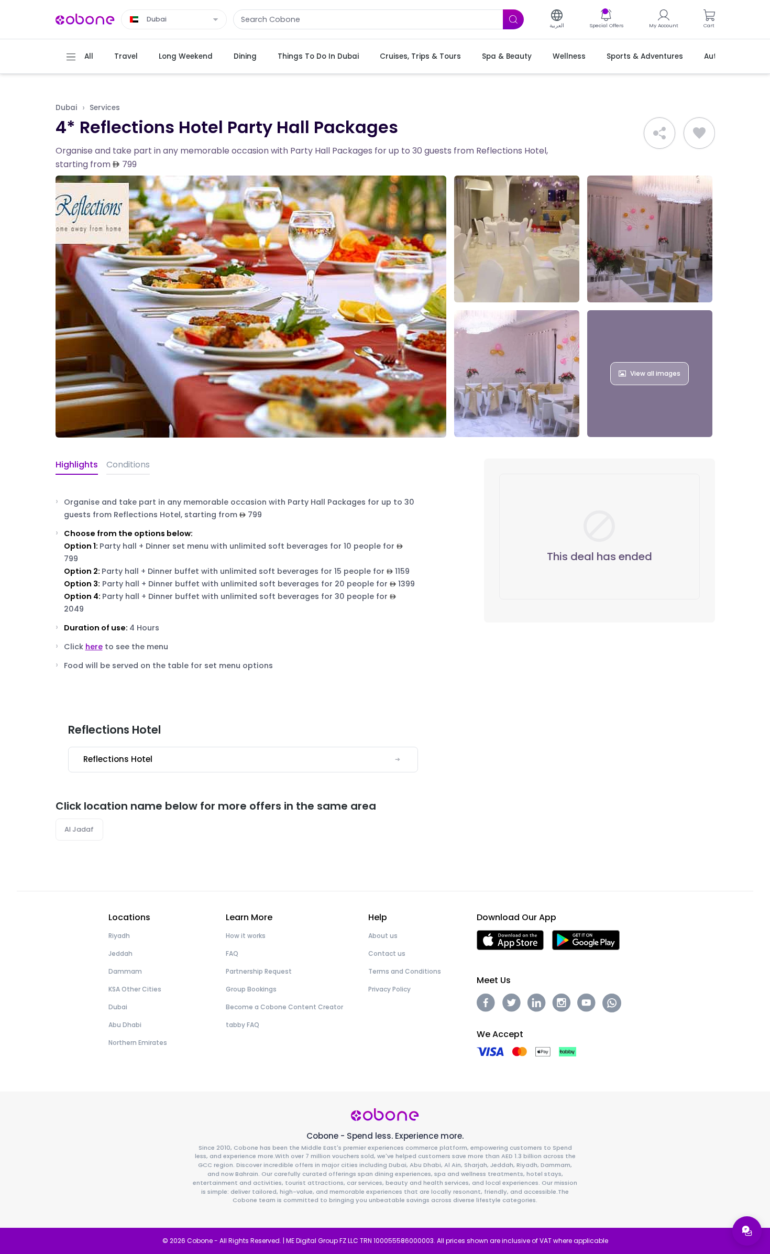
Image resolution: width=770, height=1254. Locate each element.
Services (105, 108)
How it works (246, 935)
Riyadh (119, 935)
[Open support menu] (747, 1231)
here (94, 646)
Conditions (128, 465)
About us (383, 935)
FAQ (232, 953)
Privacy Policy (389, 989)
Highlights (77, 465)
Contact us (386, 953)
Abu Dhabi (124, 1024)
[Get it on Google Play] (586, 939)
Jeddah (120, 953)
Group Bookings (251, 989)
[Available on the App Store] (510, 939)
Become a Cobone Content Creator (284, 1006)
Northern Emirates (137, 1042)
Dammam (125, 971)
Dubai (66, 108)
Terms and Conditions (404, 971)
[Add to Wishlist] (699, 133)
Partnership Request (259, 971)
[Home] (85, 19)
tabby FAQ (242, 1024)
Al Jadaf (79, 829)
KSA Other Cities (134, 989)
